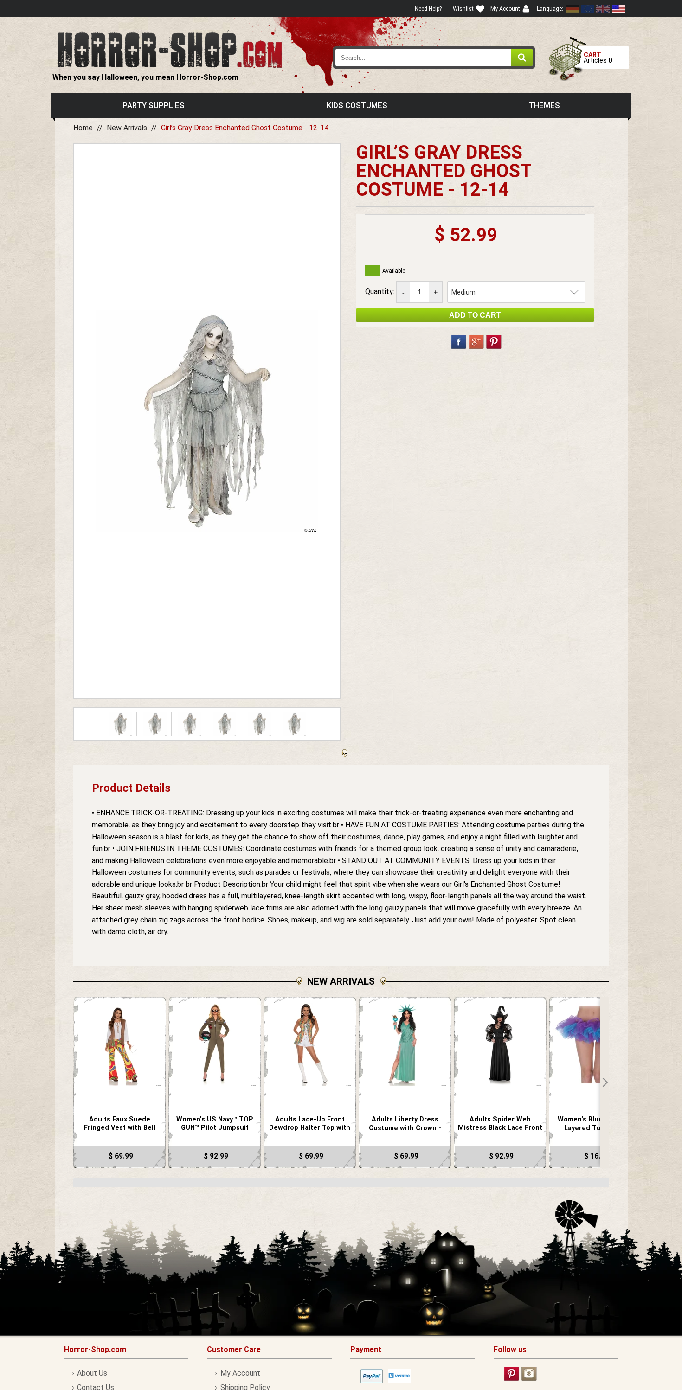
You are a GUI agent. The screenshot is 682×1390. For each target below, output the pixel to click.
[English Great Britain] (603, 9)
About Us (92, 1373)
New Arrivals (127, 127)
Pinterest (494, 342)
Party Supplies (153, 105)
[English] (588, 9)
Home (83, 127)
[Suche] (522, 57)
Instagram (529, 1374)
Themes (544, 105)
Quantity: (380, 291)
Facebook (458, 342)
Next (604, 1082)
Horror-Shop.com (169, 49)
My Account (240, 1373)
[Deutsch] (572, 9)
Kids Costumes (357, 105)
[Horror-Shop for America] (618, 9)
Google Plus (476, 342)
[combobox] (434, 57)
